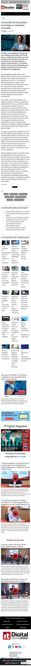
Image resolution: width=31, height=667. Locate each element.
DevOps (6, 194)
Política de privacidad (23, 624)
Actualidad (9, 199)
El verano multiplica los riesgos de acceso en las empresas (5, 355)
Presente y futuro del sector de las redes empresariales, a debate (13, 545)
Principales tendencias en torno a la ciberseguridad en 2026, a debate (14, 580)
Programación (23, 194)
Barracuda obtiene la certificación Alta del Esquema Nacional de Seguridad (15, 279)
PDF (18, 457)
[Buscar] (4, 2)
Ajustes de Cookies (7, 624)
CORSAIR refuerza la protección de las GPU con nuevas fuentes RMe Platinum (24, 303)
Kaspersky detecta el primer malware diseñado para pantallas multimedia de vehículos (15, 305)
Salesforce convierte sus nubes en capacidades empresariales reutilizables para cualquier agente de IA (15, 255)
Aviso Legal (6, 621)
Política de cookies (22, 621)
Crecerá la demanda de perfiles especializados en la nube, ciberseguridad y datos (15, 224)
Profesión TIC (13, 194)
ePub (23, 457)
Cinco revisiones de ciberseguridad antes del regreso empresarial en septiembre (6, 255)
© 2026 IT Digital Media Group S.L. (15, 618)
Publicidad (23, 627)
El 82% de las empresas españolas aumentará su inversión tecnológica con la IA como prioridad (15, 359)
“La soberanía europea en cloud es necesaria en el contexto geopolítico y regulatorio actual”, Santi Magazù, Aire (15, 502)
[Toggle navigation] (3, 13)
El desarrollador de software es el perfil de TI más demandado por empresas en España (17, 214)
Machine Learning (19, 199)
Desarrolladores (9, 197)
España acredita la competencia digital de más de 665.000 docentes (24, 253)
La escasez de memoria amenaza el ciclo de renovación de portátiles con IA (6, 279)
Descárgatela (26, 9)
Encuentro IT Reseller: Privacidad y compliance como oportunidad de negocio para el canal (14, 377)
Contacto (7, 627)
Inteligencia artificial (20, 197)
